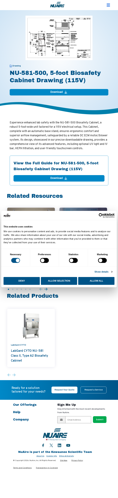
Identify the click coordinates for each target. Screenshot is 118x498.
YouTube (68, 445)
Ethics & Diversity (66, 456)
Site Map (63, 460)
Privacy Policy (77, 460)
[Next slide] (46, 289)
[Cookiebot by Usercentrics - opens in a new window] (101, 215)
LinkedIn (59, 445)
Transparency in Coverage (47, 468)
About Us (40, 456)
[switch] (44, 260)
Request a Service (94, 390)
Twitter (51, 445)
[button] (8, 289)
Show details (101, 271)
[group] (31, 338)
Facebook (43, 445)
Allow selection (59, 280)
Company (21, 419)
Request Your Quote (64, 390)
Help (16, 412)
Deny (21, 280)
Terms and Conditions (22, 468)
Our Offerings (25, 404)
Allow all (96, 280)
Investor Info (51, 456)
